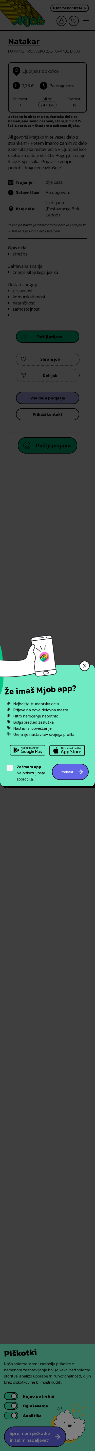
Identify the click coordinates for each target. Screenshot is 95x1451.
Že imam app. (29, 767)
